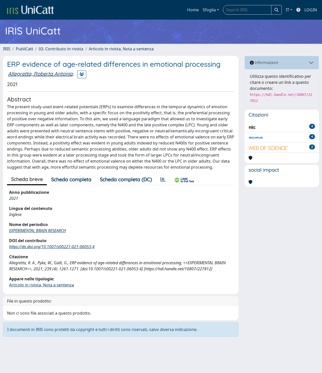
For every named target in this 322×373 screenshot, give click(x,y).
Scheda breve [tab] (27, 179)
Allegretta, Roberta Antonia (40, 73)
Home (193, 10)
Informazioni (266, 62)
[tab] (163, 179)
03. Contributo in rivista (61, 49)
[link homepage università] (30, 10)
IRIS (6, 49)
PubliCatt (24, 49)
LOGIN (310, 10)
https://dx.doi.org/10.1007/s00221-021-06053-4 (52, 246)
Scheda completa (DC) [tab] (126, 179)
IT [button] (287, 10)
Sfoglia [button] (209, 10)
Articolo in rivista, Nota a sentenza (121, 49)
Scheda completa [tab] (71, 179)
